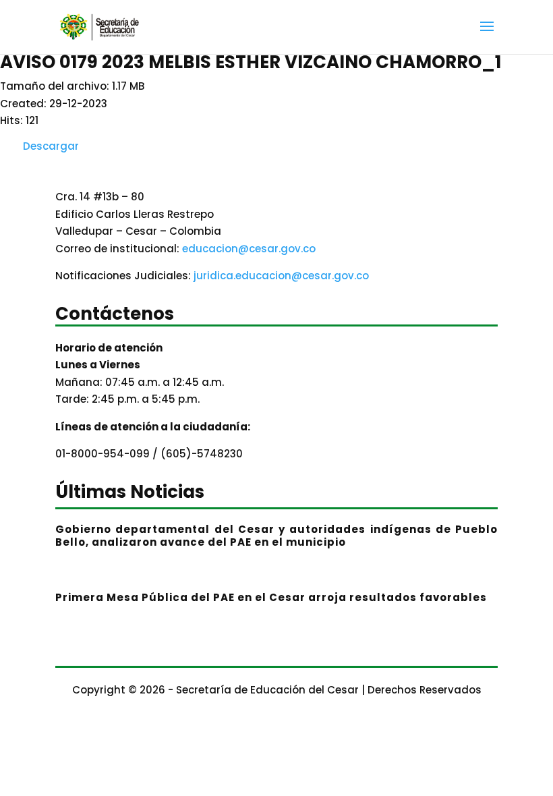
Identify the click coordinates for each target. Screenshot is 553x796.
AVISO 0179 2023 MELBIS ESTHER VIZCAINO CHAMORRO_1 (250, 62)
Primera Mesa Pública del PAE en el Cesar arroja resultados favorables (271, 597)
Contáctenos (114, 315)
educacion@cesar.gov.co (249, 248)
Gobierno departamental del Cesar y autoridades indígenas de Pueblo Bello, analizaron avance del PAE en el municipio (276, 536)
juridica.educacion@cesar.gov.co (281, 275)
